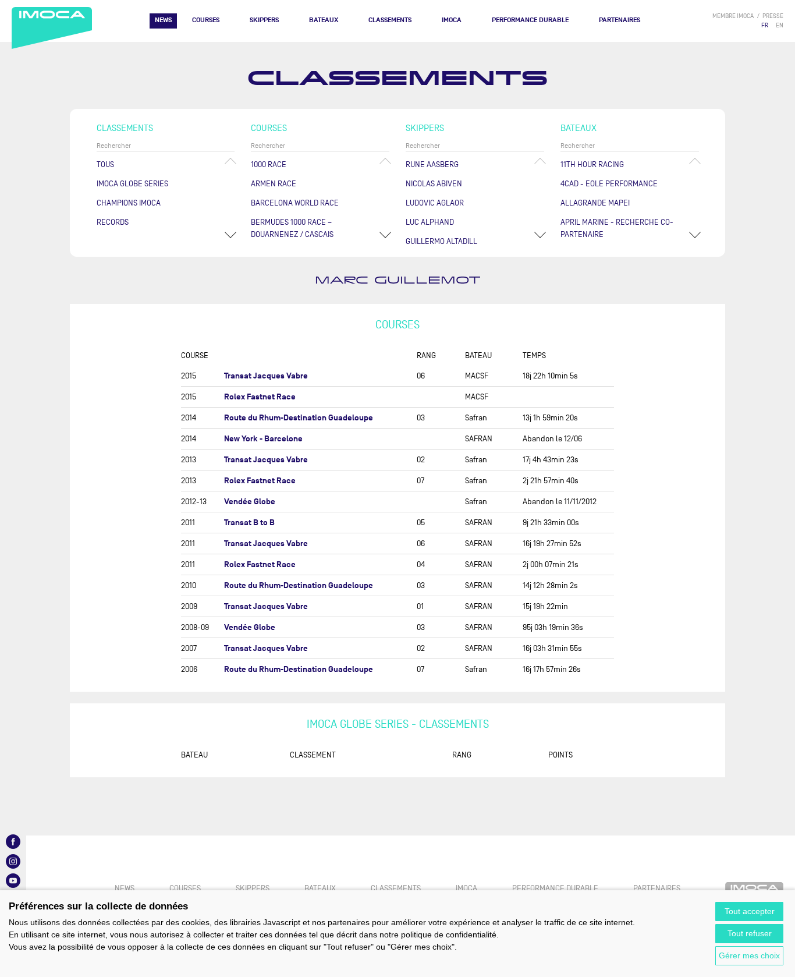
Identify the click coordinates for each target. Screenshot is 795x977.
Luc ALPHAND (430, 222)
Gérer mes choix (749, 955)
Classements (389, 20)
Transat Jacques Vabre (266, 376)
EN (779, 25)
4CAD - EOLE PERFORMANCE (609, 183)
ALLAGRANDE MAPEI (595, 203)
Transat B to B (249, 523)
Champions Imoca (129, 203)
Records (113, 222)
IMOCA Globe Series (132, 183)
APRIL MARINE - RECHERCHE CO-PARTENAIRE (616, 228)
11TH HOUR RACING (592, 164)
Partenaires (619, 20)
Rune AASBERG (432, 164)
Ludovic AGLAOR (435, 203)
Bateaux (323, 20)
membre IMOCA (733, 16)
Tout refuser (749, 933)
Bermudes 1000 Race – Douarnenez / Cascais (292, 228)
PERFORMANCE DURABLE (530, 20)
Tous (105, 164)
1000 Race (268, 164)
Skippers (264, 20)
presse (772, 16)
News (163, 20)
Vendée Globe (249, 502)
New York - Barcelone (263, 439)
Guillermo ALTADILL (441, 241)
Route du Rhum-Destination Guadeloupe (298, 418)
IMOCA (452, 20)
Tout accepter (750, 911)
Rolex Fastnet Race (260, 397)
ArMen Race (273, 183)
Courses (205, 20)
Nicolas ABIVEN (434, 183)
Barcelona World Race (295, 203)
